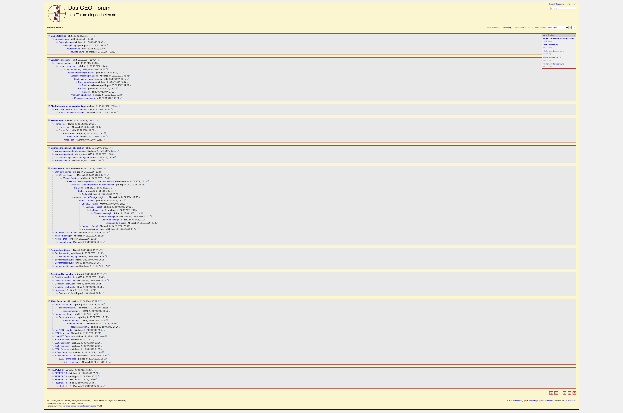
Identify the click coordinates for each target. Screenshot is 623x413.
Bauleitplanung (58, 36)
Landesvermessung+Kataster (80, 72)
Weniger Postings (63, 172)
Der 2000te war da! (64, 330)
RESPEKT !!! (57, 370)
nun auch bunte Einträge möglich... (90, 197)
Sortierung (507, 28)
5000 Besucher (62, 339)
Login (551, 4)
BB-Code (78, 188)
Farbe (81, 191)
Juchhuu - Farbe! (86, 200)
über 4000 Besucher (64, 336)
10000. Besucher (63, 352)
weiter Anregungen (63, 236)
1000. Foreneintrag (67, 359)
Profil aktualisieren (87, 82)
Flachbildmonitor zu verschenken (68, 106)
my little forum (570, 400)
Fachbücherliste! (62, 160)
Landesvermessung (61, 60)
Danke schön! (61, 290)
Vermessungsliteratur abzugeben (67, 148)
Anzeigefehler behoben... (93, 229)
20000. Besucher (63, 355)
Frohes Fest (57, 120)
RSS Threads (547, 400)
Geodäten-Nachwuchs (62, 274)
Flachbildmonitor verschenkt (72, 112)
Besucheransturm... (64, 304)
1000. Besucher (58, 301)
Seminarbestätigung (61, 250)
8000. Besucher (62, 349)
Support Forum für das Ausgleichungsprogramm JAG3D (80, 406)
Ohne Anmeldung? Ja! (108, 216)
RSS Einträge (532, 400)
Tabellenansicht (539, 28)
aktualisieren (494, 28)
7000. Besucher (62, 346)
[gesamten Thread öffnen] (94, 36)
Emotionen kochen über (66, 232)
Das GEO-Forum (92, 11)
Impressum (571, 4)
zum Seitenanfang (516, 400)
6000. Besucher (62, 343)
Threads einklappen (522, 28)
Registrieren (560, 4)
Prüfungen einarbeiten (80, 95)
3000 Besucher (62, 333)
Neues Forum (57, 168)
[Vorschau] (92, 36)
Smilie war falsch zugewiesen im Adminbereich (88, 181)
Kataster (82, 88)
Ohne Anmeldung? (102, 213)
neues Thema (56, 27)
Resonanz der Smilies (115, 223)
